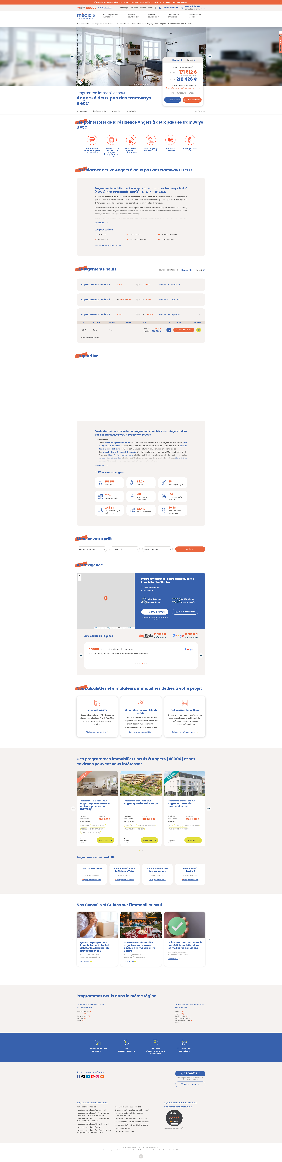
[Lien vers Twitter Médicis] (83, 1076)
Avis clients (167, 1150)
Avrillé (179, 1023)
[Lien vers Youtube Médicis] (93, 1076)
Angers (179, 1014)
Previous (72, 56)
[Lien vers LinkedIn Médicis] (88, 1076)
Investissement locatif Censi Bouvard (93, 1124)
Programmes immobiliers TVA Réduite (130, 1118)
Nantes (179, 1012)
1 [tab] (134, 84)
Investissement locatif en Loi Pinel (91, 1110)
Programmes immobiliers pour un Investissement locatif (128, 1114)
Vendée (81, 1014)
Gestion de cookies (144, 1150)
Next (209, 56)
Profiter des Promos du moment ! (175, 2)
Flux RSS (176, 1150)
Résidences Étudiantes (124, 1131)
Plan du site (157, 1150)
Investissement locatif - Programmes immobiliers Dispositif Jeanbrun (93, 1114)
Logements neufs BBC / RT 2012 (127, 1107)
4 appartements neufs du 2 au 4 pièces (182, 88)
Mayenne (81, 1018)
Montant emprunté (87, 549)
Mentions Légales (109, 1150)
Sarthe (80, 1020)
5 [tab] (143, 84)
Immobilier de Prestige (86, 1107)
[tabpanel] (141, 56)
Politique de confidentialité (126, 1150)
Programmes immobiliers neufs (92, 1102)
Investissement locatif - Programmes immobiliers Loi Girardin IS (93, 1119)
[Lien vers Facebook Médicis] (78, 1076)
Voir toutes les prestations (106, 245)
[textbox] (159, 550)
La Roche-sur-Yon (183, 1018)
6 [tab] (145, 84)
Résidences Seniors (122, 1128)
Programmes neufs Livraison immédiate (131, 1122)
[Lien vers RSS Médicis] (102, 1076)
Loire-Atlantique (84, 1012)
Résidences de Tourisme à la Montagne (131, 1125)
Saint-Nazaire (181, 1016)
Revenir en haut (141, 1156)
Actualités (134, 8)
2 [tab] (136, 84)
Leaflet (98, 628)
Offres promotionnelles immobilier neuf (131, 1110)
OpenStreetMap (113, 628)
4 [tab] (141, 84)
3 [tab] (138, 84)
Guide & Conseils (146, 8)
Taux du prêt (117, 549)
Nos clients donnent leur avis (178, 1106)
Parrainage (124, 8)
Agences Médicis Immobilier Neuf (180, 1102)
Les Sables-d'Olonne (184, 1020)
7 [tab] (147, 84)
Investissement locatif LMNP (89, 1127)
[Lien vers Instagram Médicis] (97, 1076)
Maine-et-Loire (84, 1016)
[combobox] (157, 549)
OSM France (130, 628)
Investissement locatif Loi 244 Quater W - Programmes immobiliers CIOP (94, 1131)
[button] (106, 598)
